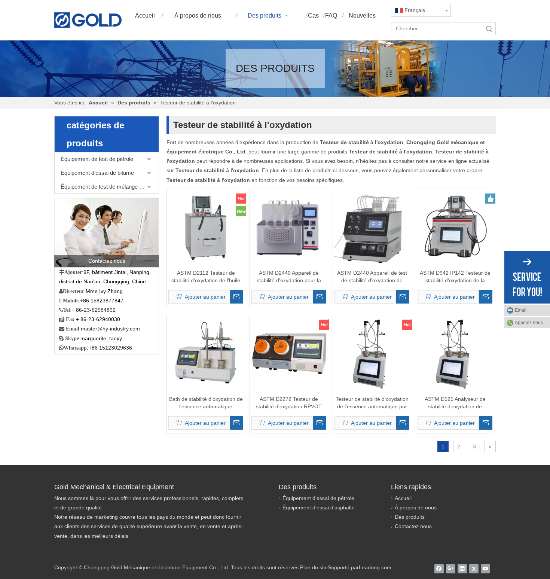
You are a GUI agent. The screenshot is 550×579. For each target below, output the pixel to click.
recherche (489, 28)
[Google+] (450, 568)
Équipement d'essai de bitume (97, 173)
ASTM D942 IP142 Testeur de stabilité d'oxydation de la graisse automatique (455, 277)
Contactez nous (413, 526)
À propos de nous (416, 508)
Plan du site (314, 567)
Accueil (403, 498)
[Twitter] (474, 568)
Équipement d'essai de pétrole (318, 498)
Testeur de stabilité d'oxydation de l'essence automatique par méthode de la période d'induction (372, 403)
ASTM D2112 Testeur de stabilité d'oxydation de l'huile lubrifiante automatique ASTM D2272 (206, 277)
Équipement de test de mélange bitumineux (110, 186)
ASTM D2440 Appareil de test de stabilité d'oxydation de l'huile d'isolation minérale (372, 277)
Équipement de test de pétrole (97, 159)
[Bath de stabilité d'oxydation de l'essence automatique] (205, 354)
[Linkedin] (462, 568)
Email (520, 310)
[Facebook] (439, 568)
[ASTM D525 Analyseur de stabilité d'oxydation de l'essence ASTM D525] (455, 354)
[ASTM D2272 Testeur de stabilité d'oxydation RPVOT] (288, 354)
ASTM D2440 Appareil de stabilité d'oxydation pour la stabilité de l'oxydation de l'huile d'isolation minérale (289, 277)
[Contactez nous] (106, 232)
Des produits (410, 517)
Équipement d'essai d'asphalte (318, 508)
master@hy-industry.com (110, 329)
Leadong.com (375, 567)
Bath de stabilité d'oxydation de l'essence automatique (206, 402)
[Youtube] (485, 568)
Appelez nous (529, 322)
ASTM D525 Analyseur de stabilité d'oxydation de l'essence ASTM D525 (455, 403)
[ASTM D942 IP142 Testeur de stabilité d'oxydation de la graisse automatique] (455, 228)
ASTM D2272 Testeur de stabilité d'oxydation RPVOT (289, 402)
